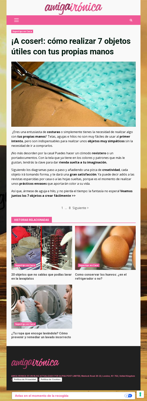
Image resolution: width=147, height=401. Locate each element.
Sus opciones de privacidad (98, 396)
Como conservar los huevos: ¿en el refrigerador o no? (105, 248)
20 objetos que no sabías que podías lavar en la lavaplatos (41, 248)
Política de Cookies (50, 379)
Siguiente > (81, 208)
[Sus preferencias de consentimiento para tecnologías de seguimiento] (140, 394)
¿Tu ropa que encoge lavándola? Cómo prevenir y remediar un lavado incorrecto (41, 307)
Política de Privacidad (25, 379)
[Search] (131, 20)
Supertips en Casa (22, 31)
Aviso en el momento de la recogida (41, 396)
